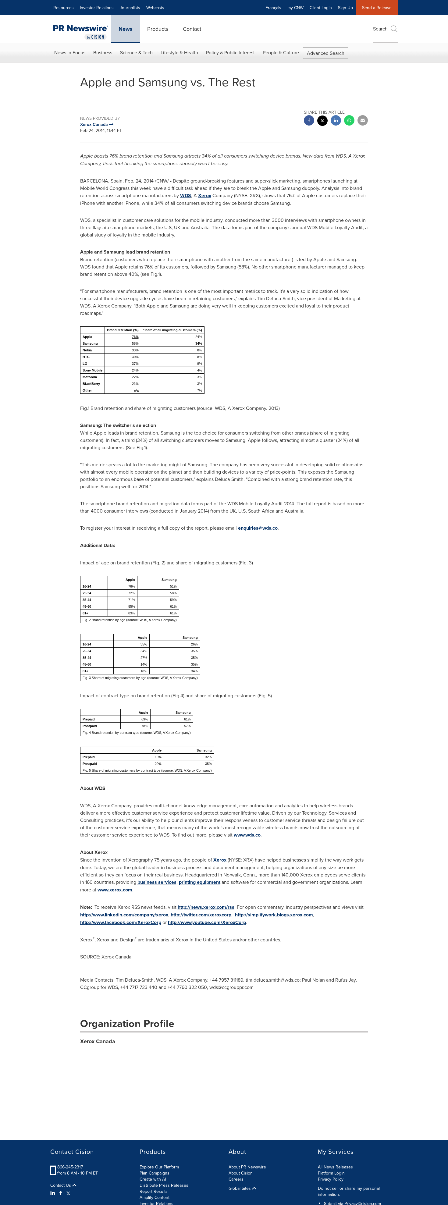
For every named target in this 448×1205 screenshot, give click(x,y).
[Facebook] (60, 1193)
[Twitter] (68, 1193)
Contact (192, 29)
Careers (236, 1179)
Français (273, 8)
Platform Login (331, 1173)
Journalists (130, 8)
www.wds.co (247, 834)
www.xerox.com (115, 889)
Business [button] (102, 52)
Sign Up (345, 8)
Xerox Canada (97, 1041)
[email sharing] (362, 121)
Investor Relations (97, 8)
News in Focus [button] (69, 52)
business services (156, 882)
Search (380, 28)
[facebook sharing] (309, 121)
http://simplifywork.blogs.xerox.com (274, 914)
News (126, 29)
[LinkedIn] (53, 1193)
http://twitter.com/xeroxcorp (201, 914)
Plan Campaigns (154, 1173)
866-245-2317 (70, 1167)
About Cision (241, 1173)
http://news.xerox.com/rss (206, 907)
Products (157, 29)
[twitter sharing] (322, 121)
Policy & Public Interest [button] (230, 52)
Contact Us (61, 1185)
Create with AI (153, 1179)
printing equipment (199, 882)
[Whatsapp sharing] (349, 121)
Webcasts (155, 8)
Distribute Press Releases (164, 1185)
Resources (63, 8)
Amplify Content (154, 1197)
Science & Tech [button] (136, 52)
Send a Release (377, 8)
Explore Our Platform (159, 1167)
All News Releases (335, 1167)
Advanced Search (325, 53)
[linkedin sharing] (336, 121)
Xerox (204, 195)
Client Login (321, 8)
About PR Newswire (247, 1167)
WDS (185, 195)
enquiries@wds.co (258, 527)
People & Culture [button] (281, 52)
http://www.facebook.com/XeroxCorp (120, 922)
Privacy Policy (330, 1179)
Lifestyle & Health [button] (179, 52)
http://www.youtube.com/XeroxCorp (207, 922)
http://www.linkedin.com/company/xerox (124, 914)
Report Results (154, 1191)
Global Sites (240, 1188)
